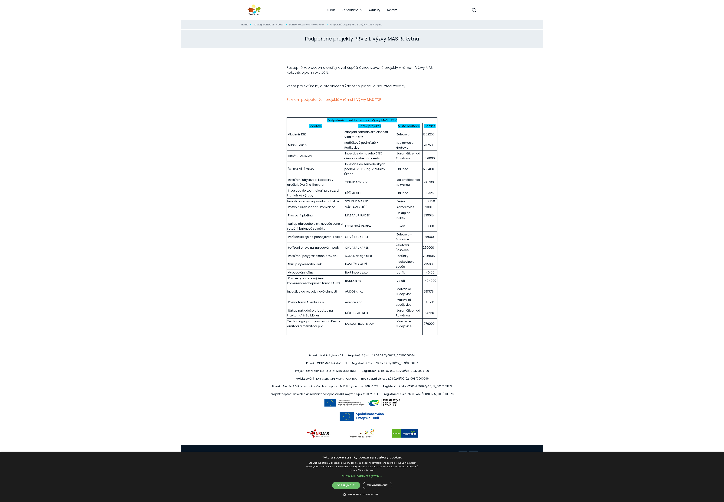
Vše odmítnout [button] (377, 485)
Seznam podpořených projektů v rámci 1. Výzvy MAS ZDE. (334, 99)
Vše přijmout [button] (346, 485)
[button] (362, 476)
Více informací (366, 470)
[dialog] (362, 477)
